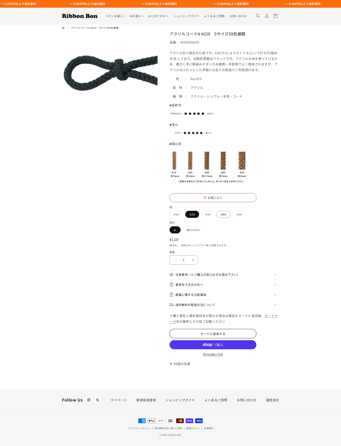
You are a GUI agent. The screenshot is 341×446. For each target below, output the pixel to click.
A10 (178, 215)
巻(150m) (195, 230)
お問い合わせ (247, 400)
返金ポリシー (193, 428)
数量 (172, 252)
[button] (115, 16)
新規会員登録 (146, 400)
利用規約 (208, 428)
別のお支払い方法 (213, 354)
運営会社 (272, 400)
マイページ (119, 400)
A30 (209, 215)
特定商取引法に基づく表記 (168, 428)
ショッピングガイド (180, 400)
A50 (240, 215)
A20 (192, 214)
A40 (223, 214)
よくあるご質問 (215, 400)
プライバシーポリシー (139, 428)
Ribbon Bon (175, 434)
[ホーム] (63, 27)
